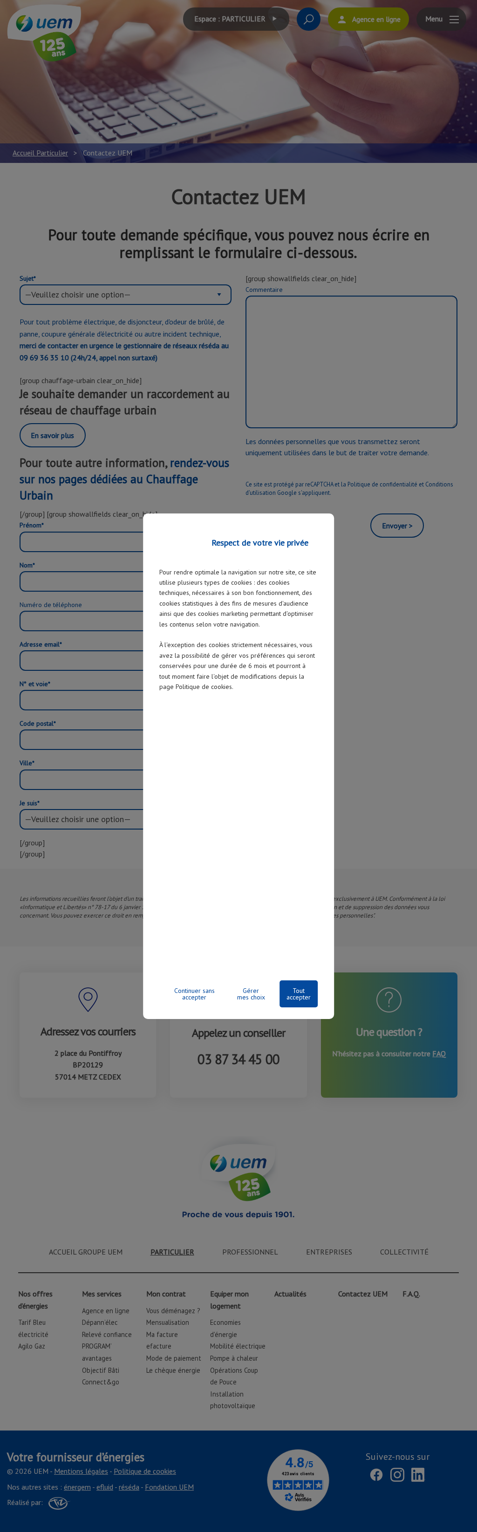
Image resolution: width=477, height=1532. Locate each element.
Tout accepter (298, 993)
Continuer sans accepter (194, 993)
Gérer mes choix (251, 993)
